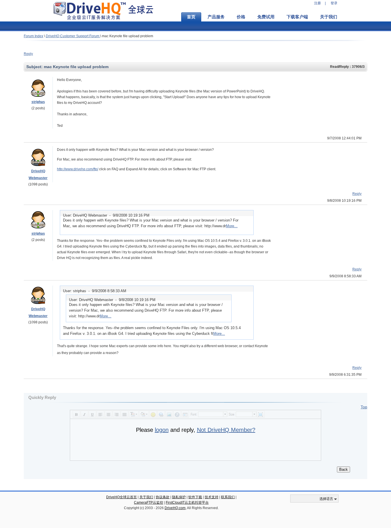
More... (232, 226)
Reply (28, 54)
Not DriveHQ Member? (226, 430)
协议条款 (162, 497)
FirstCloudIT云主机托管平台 (187, 503)
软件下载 (195, 497)
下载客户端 (297, 17)
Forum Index (33, 36)
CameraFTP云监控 (148, 503)
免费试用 (266, 17)
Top (364, 407)
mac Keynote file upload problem (127, 36)
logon (162, 430)
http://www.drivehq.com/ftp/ (77, 169)
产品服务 (216, 17)
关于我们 (328, 17)
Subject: (35, 66)
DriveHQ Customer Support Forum (73, 36)
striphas (38, 102)
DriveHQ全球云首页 (121, 497)
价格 (241, 17)
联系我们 (228, 497)
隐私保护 (179, 497)
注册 (317, 3)
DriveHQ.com (175, 508)
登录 (334, 3)
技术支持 (211, 497)
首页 (191, 17)
